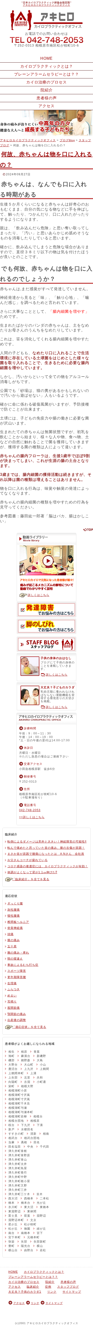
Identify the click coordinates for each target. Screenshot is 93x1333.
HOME (46, 58)
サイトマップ (71, 1291)
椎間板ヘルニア (18, 922)
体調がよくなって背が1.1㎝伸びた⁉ (32, 872)
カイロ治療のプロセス (46, 82)
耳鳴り (12, 1001)
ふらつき (13, 989)
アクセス (46, 106)
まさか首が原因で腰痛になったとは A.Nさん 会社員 (45, 853)
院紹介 (47, 90)
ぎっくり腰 (15, 903)
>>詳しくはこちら (32, 817)
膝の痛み (13, 940)
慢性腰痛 (13, 915)
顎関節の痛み (16, 1014)
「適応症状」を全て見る (29, 1027)
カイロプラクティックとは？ (46, 66)
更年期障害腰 (16, 977)
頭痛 (10, 934)
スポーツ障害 (16, 971)
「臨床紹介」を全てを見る (30, 879)
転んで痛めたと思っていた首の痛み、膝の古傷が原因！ (46, 847)
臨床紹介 (33, 1286)
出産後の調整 (16, 1020)
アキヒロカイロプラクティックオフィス (46, 5)
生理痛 (12, 983)
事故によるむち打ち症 (22, 965)
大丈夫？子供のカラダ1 (24, 1291)
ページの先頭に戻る (88, 529)
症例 (48, 1286)
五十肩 (12, 946)
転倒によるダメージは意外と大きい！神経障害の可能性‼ (47, 841)
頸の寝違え (15, 958)
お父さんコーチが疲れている (27, 860)
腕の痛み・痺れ (18, 952)
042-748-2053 (46, 39)
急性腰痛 (13, 909)
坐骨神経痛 (15, 928)
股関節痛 (13, 1007)
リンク (52, 1291)
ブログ (67, 140)
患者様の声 (46, 98)
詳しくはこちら (38, 595)
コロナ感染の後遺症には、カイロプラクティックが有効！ (47, 866)
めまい (12, 995)
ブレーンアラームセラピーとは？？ (46, 74)
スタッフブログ (46, 644)
